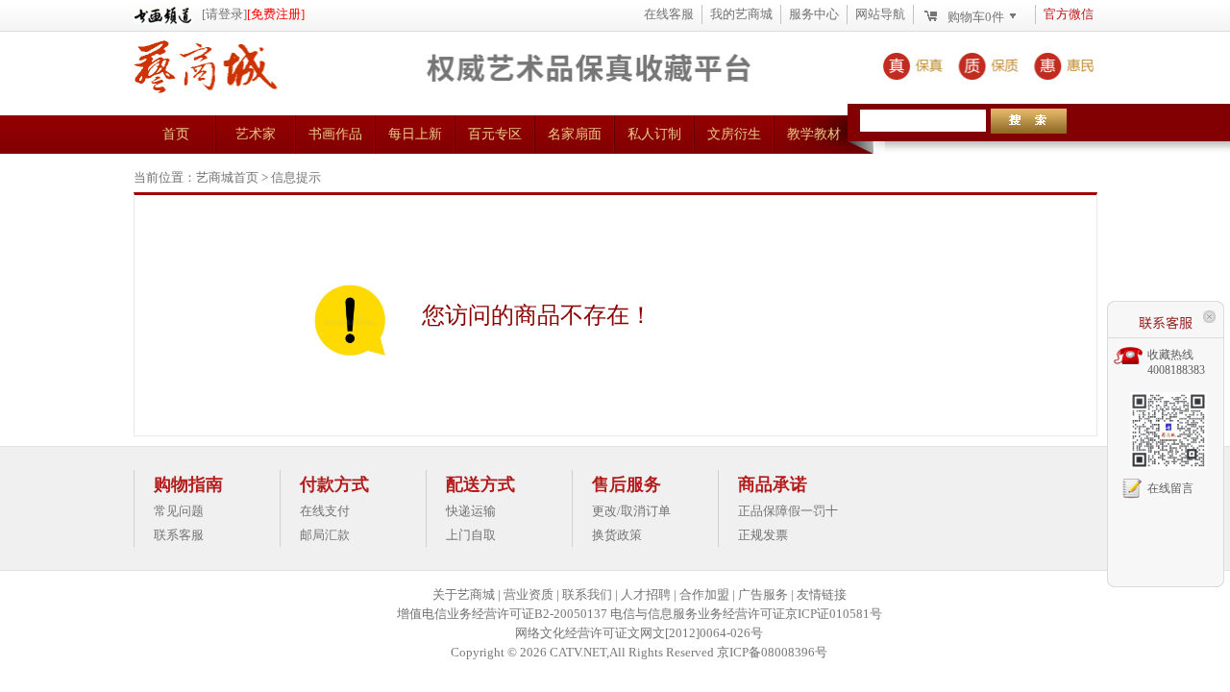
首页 (175, 134)
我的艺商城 (741, 14)
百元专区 (495, 134)
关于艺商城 (463, 594)
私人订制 (654, 134)
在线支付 (325, 511)
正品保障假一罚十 (788, 511)
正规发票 (763, 535)
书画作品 (335, 134)
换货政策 (617, 535)
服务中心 (814, 14)
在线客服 (669, 14)
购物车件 (975, 17)
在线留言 (1170, 488)
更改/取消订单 (631, 511)
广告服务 (763, 594)
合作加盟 (704, 594)
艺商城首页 (227, 177)
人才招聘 (646, 594)
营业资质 (529, 594)
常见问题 (179, 511)
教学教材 (814, 134)
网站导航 (880, 14)
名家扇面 (575, 134)
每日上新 (415, 134)
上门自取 (471, 535)
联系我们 (587, 594)
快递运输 (471, 511)
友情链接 (822, 594)
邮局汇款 (325, 535)
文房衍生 (734, 134)
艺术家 (255, 134)
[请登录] (224, 14)
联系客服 (179, 535)
